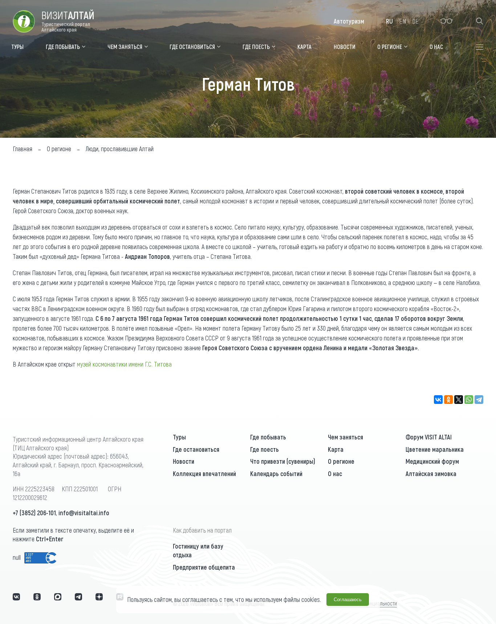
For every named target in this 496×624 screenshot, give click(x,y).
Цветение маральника (435, 449)
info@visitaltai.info (83, 513)
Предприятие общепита (204, 567)
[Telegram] (479, 399)
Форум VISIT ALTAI (429, 437)
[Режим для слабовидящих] (446, 21)
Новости (183, 461)
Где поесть (264, 449)
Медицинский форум (432, 461)
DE (415, 21)
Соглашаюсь (348, 599)
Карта (335, 449)
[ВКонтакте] (438, 399)
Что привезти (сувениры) (282, 461)
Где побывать (268, 437)
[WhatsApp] (468, 399)
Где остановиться (196, 449)
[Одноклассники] (448, 399)
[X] (458, 399)
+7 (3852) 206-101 (34, 513)
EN (402, 21)
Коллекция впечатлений (204, 474)
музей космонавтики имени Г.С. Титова (124, 364)
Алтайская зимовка (431, 474)
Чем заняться (345, 437)
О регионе (341, 461)
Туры (179, 437)
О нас (335, 474)
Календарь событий (276, 474)
